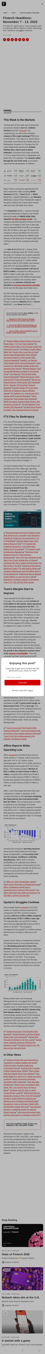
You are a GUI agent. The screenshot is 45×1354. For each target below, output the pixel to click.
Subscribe (22, 682)
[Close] (42, 660)
